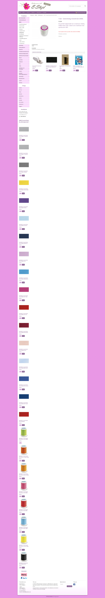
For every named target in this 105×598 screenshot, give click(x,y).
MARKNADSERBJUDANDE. (23, 53)
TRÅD (20, 66)
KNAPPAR (21, 49)
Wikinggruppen (56, 596)
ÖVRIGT (20, 71)
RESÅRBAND (21, 34)
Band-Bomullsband (22, 24)
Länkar (20, 98)
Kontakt (44, 12)
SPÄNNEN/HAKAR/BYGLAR (24, 51)
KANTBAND (21, 45)
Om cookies (21, 102)
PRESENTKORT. (22, 78)
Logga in (20, 106)
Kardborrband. (22, 30)
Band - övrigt (21, 27)
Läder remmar (22, 41)
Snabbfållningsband (23, 38)
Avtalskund (21, 104)
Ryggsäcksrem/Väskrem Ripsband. (23, 36)
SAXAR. (20, 80)
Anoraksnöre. (21, 43)
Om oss (28, 12)
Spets (20, 40)
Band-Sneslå (21, 25)
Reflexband (21, 32)
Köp (23, 139)
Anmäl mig (69, 586)
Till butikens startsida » (62, 33)
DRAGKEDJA (21, 76)
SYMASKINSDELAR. (22, 20)
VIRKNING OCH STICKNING (21, 68)
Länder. (20, 87)
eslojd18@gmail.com (23, 114)
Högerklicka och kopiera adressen (38, 49)
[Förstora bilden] (44, 29)
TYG (20, 63)
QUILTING (21, 59)
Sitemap (20, 82)
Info (20, 139)
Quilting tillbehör (22, 47)
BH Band (21, 29)
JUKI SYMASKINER (22, 18)
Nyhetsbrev (39, 12)
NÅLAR (20, 57)
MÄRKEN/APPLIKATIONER (23, 55)
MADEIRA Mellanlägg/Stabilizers (23, 74)
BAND (20, 22)
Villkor (23, 12)
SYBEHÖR (21, 61)
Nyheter (33, 12)
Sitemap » (60, 36)
